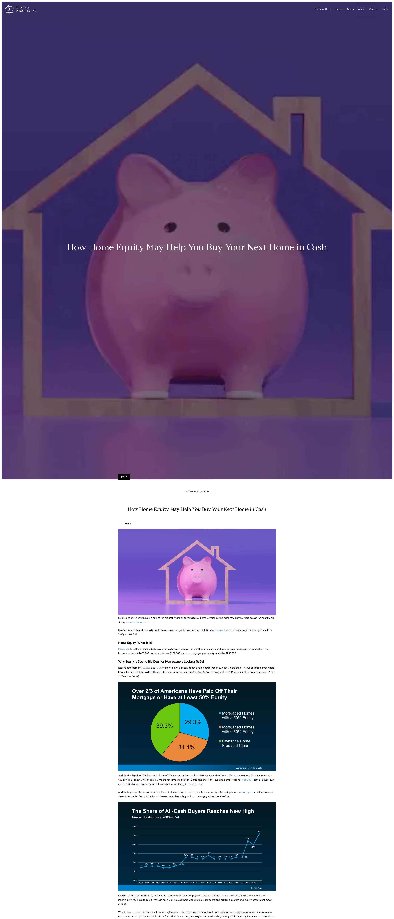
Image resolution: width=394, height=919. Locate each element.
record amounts (137, 622)
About (361, 9)
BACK (124, 477)
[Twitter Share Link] (128, 532)
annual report (245, 792)
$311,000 (246, 779)
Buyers (339, 9)
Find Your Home (323, 9)
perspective (221, 630)
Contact (373, 9)
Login (385, 9)
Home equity (125, 649)
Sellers (350, 9)
